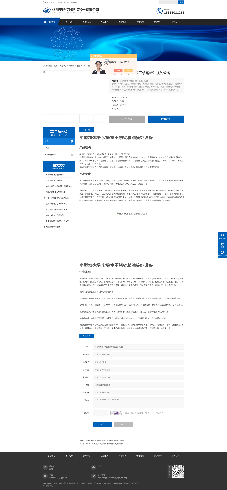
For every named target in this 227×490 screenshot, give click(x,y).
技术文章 (122, 22)
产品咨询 (127, 119)
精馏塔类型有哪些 (53, 227)
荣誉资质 (140, 22)
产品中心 (104, 22)
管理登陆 (49, 486)
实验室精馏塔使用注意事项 (56, 209)
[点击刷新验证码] (116, 413)
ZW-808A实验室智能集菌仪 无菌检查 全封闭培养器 (105, 441)
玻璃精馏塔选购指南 (54, 180)
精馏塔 (71, 66)
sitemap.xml (117, 483)
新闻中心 (104, 456)
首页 (55, 66)
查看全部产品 (50, 155)
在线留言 (158, 22)
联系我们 (175, 22)
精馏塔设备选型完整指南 (55, 192)
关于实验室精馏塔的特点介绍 (57, 221)
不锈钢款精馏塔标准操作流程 (57, 198)
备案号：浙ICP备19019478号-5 (99, 483)
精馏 (78, 66)
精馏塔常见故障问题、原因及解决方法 (60, 186)
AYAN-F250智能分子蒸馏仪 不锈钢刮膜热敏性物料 (104, 444)
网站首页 (51, 22)
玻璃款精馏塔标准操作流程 (56, 204)
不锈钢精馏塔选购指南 (55, 175)
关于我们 (69, 22)
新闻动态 (87, 22)
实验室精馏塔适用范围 (55, 215)
